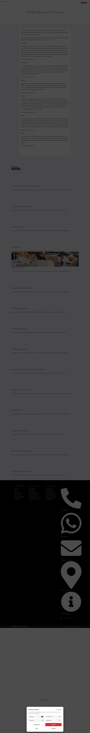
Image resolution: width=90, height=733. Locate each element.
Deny (37, 728)
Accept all (53, 724)
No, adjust (53, 728)
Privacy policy (59, 709)
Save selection (37, 724)
